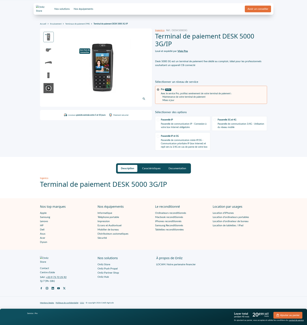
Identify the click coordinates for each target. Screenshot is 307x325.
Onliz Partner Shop (108, 272)
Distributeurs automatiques (113, 233)
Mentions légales (47, 303)
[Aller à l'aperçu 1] (48, 37)
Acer (42, 238)
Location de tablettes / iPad (228, 225)
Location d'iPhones (223, 213)
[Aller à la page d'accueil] (43, 9)
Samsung (45, 217)
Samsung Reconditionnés (169, 225)
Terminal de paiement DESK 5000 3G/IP (111, 24)
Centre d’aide (47, 272)
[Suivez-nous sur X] (64, 288)
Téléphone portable (108, 217)
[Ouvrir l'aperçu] (144, 99)
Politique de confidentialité (67, 303)
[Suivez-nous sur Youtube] (58, 288)
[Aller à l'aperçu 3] (48, 63)
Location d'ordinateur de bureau (230, 221)
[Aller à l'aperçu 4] (48, 75)
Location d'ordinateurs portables (231, 217)
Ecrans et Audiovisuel (110, 225)
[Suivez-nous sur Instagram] (47, 288)
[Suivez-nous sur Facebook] (41, 288)
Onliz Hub (103, 277)
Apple (43, 213)
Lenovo (44, 221)
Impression (104, 221)
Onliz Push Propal (108, 268)
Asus (42, 233)
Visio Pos (182, 51)
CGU (82, 303)
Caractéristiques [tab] (151, 168)
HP (41, 225)
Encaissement (56, 24)
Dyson (43, 242)
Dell (42, 229)
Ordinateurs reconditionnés (170, 213)
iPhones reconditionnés (168, 221)
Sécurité (102, 238)
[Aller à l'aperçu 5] (48, 88)
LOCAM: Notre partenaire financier (176, 264)
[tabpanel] (153, 182)
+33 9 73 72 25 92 (56, 277)
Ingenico (160, 30)
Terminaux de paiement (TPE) (77, 24)
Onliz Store (104, 264)
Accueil (43, 24)
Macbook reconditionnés (169, 217)
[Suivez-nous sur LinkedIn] (52, 288)
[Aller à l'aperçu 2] (48, 50)
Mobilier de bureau (108, 229)
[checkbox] (182, 123)
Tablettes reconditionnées (169, 229)
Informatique (105, 213)
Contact (44, 268)
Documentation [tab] (177, 168)
